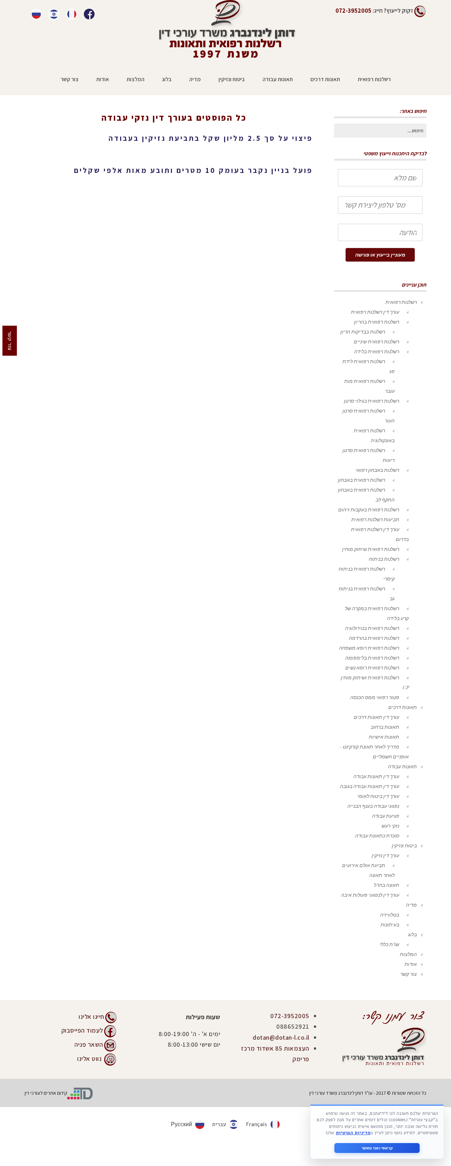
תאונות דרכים (402, 707)
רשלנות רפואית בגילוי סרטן (371, 400)
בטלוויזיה (389, 914)
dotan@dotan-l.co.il (281, 1037)
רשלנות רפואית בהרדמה (374, 638)
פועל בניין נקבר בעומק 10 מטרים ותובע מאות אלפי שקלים (193, 170)
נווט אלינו (89, 1058)
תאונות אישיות (384, 736)
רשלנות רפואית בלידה (376, 351)
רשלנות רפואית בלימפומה (372, 657)
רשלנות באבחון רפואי (377, 470)
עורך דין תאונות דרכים (376, 717)
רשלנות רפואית (401, 302)
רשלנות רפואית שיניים (376, 341)
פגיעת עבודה (385, 815)
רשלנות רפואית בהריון (376, 321)
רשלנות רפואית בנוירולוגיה (372, 628)
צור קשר (408, 973)
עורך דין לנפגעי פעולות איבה (370, 894)
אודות (410, 964)
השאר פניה (88, 1044)
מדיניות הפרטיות (353, 1133)
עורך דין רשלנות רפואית (375, 311)
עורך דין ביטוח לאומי (378, 796)
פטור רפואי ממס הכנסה (374, 697)
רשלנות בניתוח (384, 558)
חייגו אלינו (91, 1016)
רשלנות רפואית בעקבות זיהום (368, 509)
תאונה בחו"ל (386, 885)
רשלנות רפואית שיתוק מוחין (370, 549)
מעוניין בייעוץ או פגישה (380, 254)
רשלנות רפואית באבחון (361, 479)
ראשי (197, 128)
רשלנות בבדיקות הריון (362, 331)
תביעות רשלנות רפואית (375, 519)
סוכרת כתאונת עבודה (377, 835)
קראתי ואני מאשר (377, 1148)
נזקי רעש (390, 825)
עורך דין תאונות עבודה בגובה (369, 786)
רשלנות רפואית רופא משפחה (369, 647)
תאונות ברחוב (385, 726)
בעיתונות (390, 924)
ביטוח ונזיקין (404, 845)
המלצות (408, 954)
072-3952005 (289, 1016)
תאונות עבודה (402, 766)
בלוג (412, 934)
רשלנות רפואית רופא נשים (372, 667)
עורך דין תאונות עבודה (376, 776)
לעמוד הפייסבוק (82, 1030)
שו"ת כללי (389, 944)
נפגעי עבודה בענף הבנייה (373, 806)
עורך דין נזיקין (385, 855)
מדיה (411, 904)
